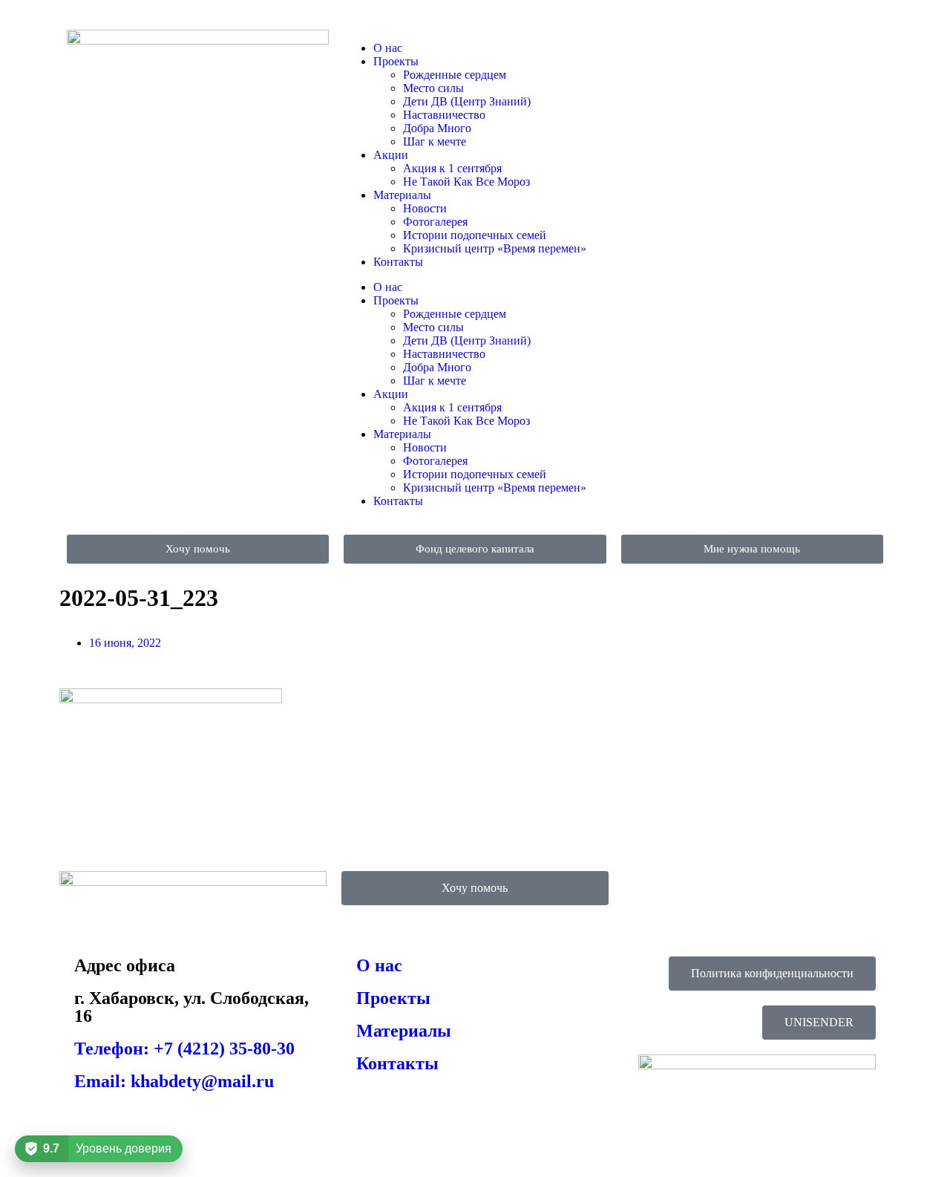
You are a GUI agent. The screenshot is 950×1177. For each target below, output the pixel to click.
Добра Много (437, 128)
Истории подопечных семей (474, 235)
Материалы (402, 195)
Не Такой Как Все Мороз (466, 181)
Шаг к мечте (434, 141)
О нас (387, 48)
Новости (425, 208)
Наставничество (444, 114)
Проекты (396, 61)
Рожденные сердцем (454, 74)
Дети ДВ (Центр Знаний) (467, 101)
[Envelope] (719, 48)
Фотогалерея (435, 221)
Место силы (433, 88)
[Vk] (639, 48)
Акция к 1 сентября (452, 168)
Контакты (398, 261)
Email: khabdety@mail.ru (174, 1081)
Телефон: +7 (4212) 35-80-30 (184, 1048)
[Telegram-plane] (642, 889)
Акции (390, 155)
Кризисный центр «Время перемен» (494, 248)
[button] (819, 1022)
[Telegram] (679, 48)
